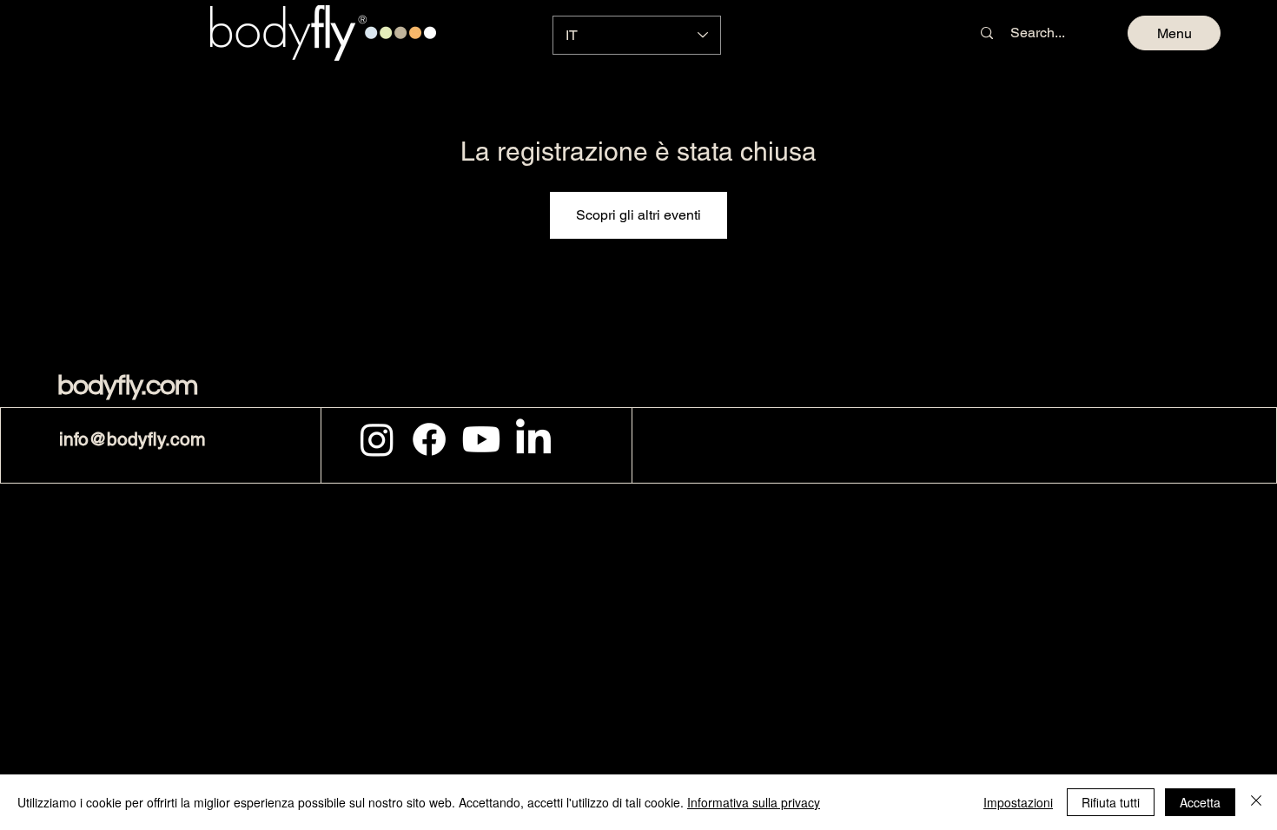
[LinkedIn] (533, 439)
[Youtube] (481, 439)
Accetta (1200, 802)
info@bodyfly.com (132, 439)
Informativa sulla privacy (753, 802)
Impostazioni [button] (1018, 802)
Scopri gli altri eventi (638, 215)
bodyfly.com (127, 386)
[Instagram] (377, 439)
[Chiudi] (1256, 802)
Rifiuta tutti (1111, 802)
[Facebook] (429, 439)
